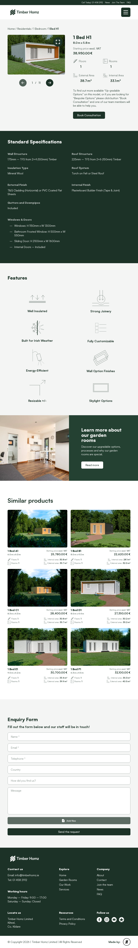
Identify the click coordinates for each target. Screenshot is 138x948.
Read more (92, 465)
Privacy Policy (67, 923)
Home (11, 28)
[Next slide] (49, 82)
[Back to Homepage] (24, 12)
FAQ (128, 2)
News (107, 2)
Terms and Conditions (72, 919)
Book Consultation (89, 115)
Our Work (65, 884)
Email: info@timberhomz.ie (23, 875)
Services (64, 889)
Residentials (24, 28)
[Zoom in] (58, 42)
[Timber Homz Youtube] (114, 919)
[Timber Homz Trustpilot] (121, 919)
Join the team (105, 884)
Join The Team (118, 2)
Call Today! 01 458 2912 (92, 2)
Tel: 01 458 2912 (17, 880)
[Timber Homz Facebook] (99, 919)
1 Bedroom (39, 28)
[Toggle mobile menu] (125, 12)
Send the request (69, 831)
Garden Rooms (68, 880)
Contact (102, 880)
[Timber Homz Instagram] (106, 919)
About (100, 875)
